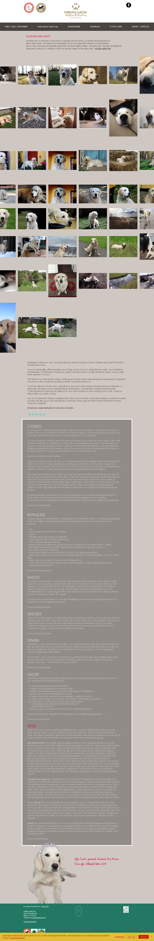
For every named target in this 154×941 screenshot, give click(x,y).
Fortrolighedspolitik (17, 938)
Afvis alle (131, 937)
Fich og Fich (44, 907)
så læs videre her (103, 48)
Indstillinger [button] (119, 936)
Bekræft (143, 937)
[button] (48, 27)
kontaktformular (38, 918)
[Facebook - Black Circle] (128, 5)
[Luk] (151, 936)
